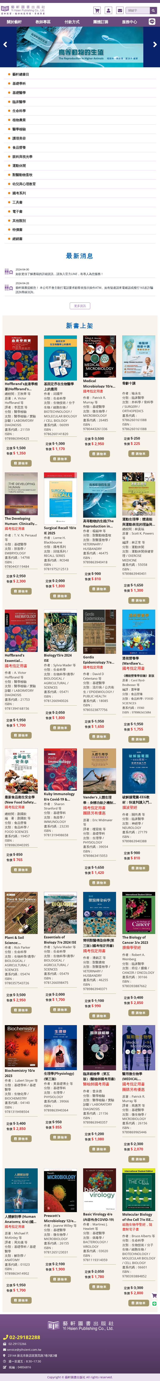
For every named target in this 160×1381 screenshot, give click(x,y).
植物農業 (19, 120)
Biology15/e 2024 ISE (58, 657)
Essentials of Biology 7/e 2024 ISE (60, 939)
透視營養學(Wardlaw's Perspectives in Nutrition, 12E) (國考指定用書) (138, 660)
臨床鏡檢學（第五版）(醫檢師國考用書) (99, 1076)
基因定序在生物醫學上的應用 (59, 386)
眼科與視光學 (22, 156)
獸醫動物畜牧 (22, 174)
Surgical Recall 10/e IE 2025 (60, 530)
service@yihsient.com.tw (23, 1350)
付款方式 (72, 21)
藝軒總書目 (20, 74)
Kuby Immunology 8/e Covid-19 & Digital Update (59, 796)
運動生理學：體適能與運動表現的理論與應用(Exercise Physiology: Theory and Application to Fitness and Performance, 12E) (138, 521)
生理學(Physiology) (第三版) (59, 1075)
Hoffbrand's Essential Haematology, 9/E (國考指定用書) (19, 657)
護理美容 (19, 138)
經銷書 (17, 238)
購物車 (23, 463)
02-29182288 (24, 1337)
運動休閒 (19, 165)
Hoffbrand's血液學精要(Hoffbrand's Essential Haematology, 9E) (21, 386)
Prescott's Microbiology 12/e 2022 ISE (58, 1218)
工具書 (17, 202)
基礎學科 (19, 83)
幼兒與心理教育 (24, 184)
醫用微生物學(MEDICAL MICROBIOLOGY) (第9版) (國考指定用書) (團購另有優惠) (138, 1076)
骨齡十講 (129, 383)
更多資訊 (80, 306)
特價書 (17, 229)
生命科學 (19, 110)
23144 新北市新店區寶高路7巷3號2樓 (32, 1355)
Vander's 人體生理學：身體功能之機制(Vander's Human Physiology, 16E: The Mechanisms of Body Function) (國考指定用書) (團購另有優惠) (99, 799)
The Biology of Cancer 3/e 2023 (135, 939)
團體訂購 (100, 21)
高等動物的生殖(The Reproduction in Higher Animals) (98, 523)
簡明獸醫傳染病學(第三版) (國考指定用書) (98, 942)
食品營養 (19, 147)
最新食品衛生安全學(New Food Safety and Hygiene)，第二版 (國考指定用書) (20, 799)
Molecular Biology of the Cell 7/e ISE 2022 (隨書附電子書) (137, 1216)
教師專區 (43, 21)
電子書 (17, 211)
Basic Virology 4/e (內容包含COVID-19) (98, 1216)
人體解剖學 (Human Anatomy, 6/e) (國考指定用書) (21, 1218)
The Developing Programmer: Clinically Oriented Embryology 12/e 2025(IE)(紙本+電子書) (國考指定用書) (19, 520)
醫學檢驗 (19, 129)
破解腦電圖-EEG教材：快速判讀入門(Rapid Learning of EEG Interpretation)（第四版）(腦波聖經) (138, 799)
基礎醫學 (19, 92)
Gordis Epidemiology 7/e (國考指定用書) (97, 659)
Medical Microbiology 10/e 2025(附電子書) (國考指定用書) (99, 383)
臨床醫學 (19, 101)
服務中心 (129, 21)
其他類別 (19, 220)
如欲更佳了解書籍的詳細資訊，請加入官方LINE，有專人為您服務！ (60, 274)
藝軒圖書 (80, 10)
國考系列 (19, 193)
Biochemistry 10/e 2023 (20, 1072)
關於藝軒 (14, 21)
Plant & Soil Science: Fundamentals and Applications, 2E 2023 (20, 939)
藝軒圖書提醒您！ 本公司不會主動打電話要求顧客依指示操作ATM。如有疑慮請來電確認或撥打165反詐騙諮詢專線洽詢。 (84, 290)
